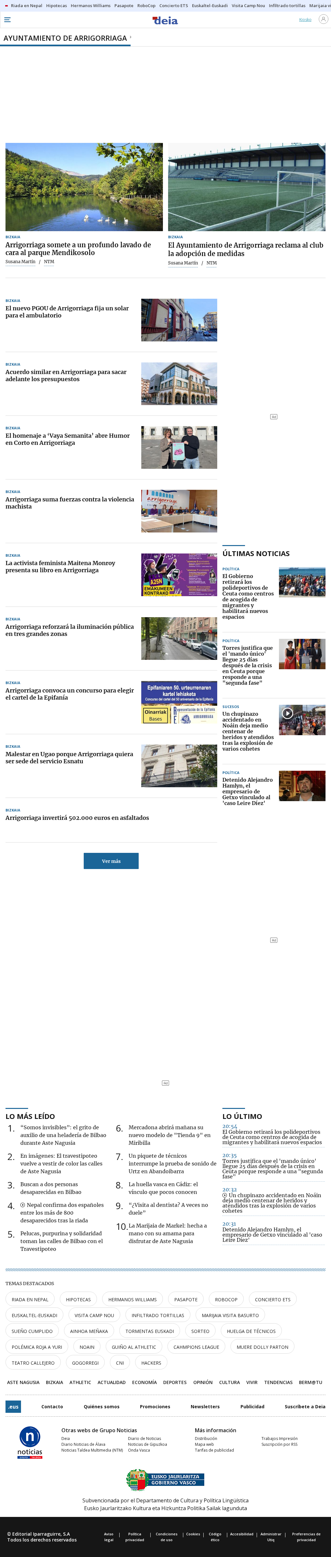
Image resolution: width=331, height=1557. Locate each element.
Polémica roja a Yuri (37, 1347)
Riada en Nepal (30, 1299)
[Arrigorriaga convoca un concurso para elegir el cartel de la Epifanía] (179, 702)
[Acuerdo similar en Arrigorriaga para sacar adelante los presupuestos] (179, 383)
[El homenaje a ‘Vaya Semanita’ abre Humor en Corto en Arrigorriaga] (179, 447)
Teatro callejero (33, 1363)
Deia (65, 1438)
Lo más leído (30, 1116)
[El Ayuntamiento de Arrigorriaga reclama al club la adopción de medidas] (247, 187)
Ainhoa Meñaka (89, 1331)
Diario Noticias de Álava (83, 1444)
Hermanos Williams (132, 1299)
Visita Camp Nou (94, 1315)
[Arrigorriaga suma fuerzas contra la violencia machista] (179, 511)
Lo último (242, 1116)
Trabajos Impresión (280, 1438)
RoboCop (226, 1299)
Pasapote (186, 1299)
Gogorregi (85, 1363)
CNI (120, 1363)
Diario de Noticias (144, 1438)
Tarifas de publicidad (214, 1450)
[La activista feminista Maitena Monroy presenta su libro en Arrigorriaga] (179, 574)
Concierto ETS (273, 1299)
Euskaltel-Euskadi (34, 1315)
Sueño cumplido (32, 1331)
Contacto (52, 1406)
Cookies (193, 1533)
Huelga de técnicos (251, 1331)
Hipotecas (78, 1299)
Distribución (206, 1438)
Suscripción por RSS (279, 1444)
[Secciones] (7, 20)
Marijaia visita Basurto (230, 1315)
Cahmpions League (196, 1347)
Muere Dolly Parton (262, 1347)
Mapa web (204, 1444)
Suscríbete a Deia (305, 1406)
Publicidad (252, 1406)
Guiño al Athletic (134, 1347)
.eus (13, 1406)
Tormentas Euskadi (149, 1331)
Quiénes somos (102, 1406)
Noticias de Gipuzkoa (147, 1444)
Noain (87, 1347)
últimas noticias (256, 553)
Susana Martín (20, 261)
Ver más (111, 861)
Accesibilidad (241, 1533)
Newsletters (205, 1406)
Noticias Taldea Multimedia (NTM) (92, 1450)
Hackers (151, 1363)
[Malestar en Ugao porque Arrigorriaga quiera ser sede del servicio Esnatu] (179, 766)
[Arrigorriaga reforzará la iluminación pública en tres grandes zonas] (179, 638)
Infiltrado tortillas (158, 1315)
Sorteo (200, 1331)
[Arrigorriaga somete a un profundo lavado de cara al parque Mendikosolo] (84, 187)
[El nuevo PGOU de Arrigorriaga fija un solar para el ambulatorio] (179, 320)
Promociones (155, 1406)
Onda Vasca (139, 1450)
